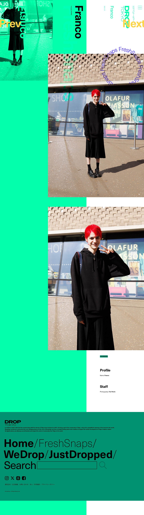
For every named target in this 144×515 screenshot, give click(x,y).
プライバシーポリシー (48, 484)
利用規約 (37, 484)
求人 (31, 484)
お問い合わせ (24, 484)
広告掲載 (15, 484)
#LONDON (103, 356)
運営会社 (8, 484)
